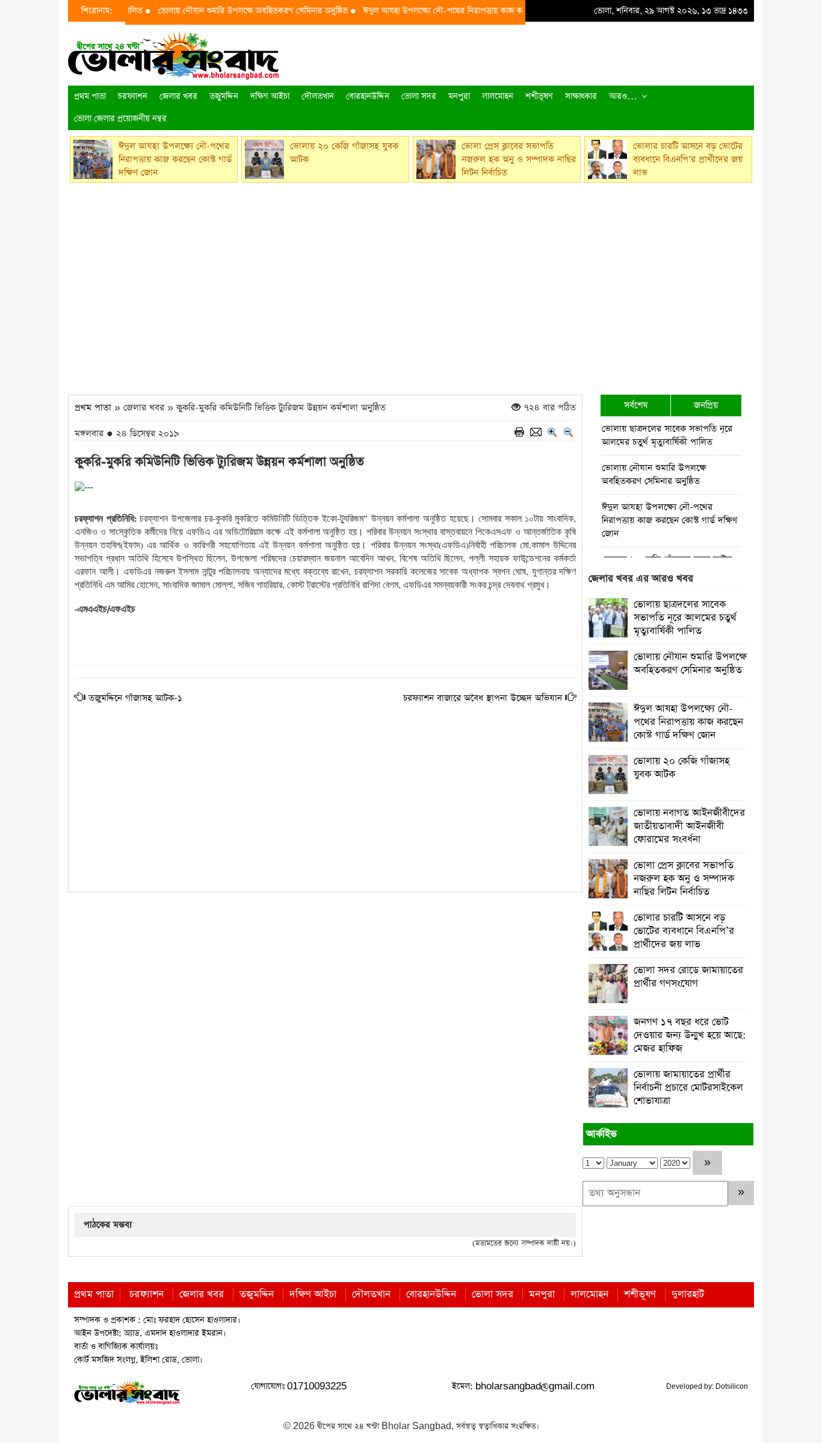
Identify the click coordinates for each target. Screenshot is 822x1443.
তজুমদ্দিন (223, 96)
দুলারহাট (688, 1294)
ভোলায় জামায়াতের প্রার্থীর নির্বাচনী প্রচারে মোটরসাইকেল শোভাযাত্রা (688, 1088)
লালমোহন (497, 96)
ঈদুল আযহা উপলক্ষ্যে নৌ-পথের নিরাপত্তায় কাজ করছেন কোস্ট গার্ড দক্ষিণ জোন (468, 11)
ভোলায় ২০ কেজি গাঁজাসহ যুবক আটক (681, 767)
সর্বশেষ (635, 405)
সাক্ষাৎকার (581, 96)
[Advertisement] (411, 285)
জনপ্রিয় (706, 405)
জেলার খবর (178, 96)
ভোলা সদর (418, 96)
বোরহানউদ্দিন (367, 96)
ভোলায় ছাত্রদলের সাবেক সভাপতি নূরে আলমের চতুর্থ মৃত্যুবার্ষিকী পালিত (667, 435)
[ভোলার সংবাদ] (173, 54)
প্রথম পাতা (90, 96)
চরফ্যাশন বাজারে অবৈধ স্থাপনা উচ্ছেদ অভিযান (482, 698)
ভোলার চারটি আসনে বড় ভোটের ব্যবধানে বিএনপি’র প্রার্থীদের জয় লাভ (684, 931)
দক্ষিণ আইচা (269, 96)
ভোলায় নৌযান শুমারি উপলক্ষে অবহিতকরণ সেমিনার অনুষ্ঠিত (234, 11)
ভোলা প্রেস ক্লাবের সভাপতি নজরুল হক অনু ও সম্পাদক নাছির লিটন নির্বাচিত (684, 879)
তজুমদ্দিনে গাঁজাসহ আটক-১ (135, 698)
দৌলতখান (317, 96)
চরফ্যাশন (132, 96)
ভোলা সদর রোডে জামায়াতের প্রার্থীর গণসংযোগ (688, 977)
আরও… (623, 96)
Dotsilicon (731, 1386)
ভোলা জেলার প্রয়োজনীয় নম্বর (120, 119)
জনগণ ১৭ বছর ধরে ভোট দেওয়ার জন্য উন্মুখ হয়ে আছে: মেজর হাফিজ (690, 1035)
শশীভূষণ (539, 96)
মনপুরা (459, 96)
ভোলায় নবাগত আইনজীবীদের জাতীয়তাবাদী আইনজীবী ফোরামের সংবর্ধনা (689, 826)
